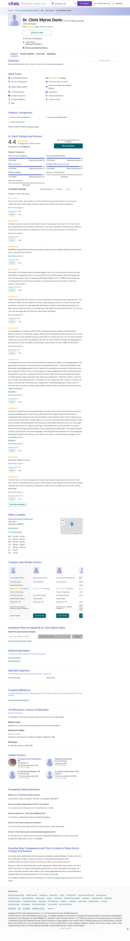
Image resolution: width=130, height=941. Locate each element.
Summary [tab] (14, 54)
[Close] (128, 929)
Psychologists (82, 901)
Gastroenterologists (28, 898)
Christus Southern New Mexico (36, 48)
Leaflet (70, 533)
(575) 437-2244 (16, 532)
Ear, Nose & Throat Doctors (86, 895)
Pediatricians (42, 901)
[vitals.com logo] (14, 3)
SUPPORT (12, 909)
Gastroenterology (14, 661)
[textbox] (35, 3)
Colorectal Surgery (14, 658)
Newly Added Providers (39, 904)
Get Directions (13, 528)
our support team (59, 878)
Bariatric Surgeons (31, 895)
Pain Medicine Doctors (29, 901)
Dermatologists (71, 895)
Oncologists (86, 898)
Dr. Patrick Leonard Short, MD (66, 772)
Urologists (104, 901)
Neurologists (58, 898)
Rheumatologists (94, 901)
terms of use (42, 916)
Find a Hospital (52, 904)
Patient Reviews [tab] (27, 54)
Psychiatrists (72, 901)
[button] (71, 524)
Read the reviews (33, 127)
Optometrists (108, 898)
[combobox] (35, 3)
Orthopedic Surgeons (14, 901)
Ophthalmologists (97, 898)
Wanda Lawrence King (40, 578)
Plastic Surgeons (53, 901)
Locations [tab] (40, 54)
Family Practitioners (14, 898)
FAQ (19, 909)
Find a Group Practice (65, 904)
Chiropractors (53, 895)
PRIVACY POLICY (38, 909)
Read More (12, 392)
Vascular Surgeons (14, 904)
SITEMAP (26, 909)
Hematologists (40, 898)
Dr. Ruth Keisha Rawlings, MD (65, 578)
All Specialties (26, 904)
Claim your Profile (77, 21)
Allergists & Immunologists (16, 895)
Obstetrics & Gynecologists (72, 898)
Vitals (80, 533)
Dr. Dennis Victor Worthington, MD (29, 760)
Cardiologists (43, 895)
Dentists (62, 895)
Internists (49, 898)
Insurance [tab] (51, 54)
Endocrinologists (101, 895)
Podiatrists (63, 901)
